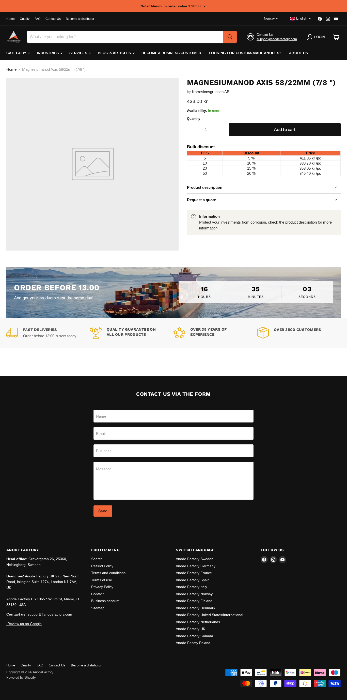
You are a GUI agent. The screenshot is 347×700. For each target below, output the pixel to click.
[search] (230, 37)
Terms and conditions (108, 573)
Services (78, 53)
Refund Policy (102, 566)
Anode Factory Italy (191, 587)
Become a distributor (80, 19)
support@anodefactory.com (277, 39)
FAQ (37, 19)
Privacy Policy (102, 587)
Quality (24, 19)
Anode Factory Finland (194, 601)
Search (97, 559)
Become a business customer (171, 53)
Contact (97, 594)
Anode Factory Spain (193, 580)
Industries (48, 53)
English (301, 18)
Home (10, 19)
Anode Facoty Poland (193, 643)
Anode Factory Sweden (194, 559)
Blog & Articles (115, 53)
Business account (105, 601)
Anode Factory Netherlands (198, 622)
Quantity (193, 119)
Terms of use (101, 580)
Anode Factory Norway (194, 594)
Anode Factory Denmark (195, 608)
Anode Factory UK (190, 629)
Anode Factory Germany (195, 566)
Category (16, 53)
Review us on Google (24, 624)
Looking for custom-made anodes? (245, 53)
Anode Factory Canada (194, 636)
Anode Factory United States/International (209, 615)
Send (102, 510)
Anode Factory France (194, 573)
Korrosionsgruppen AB (210, 92)
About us (298, 53)
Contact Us (53, 19)
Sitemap (97, 608)
